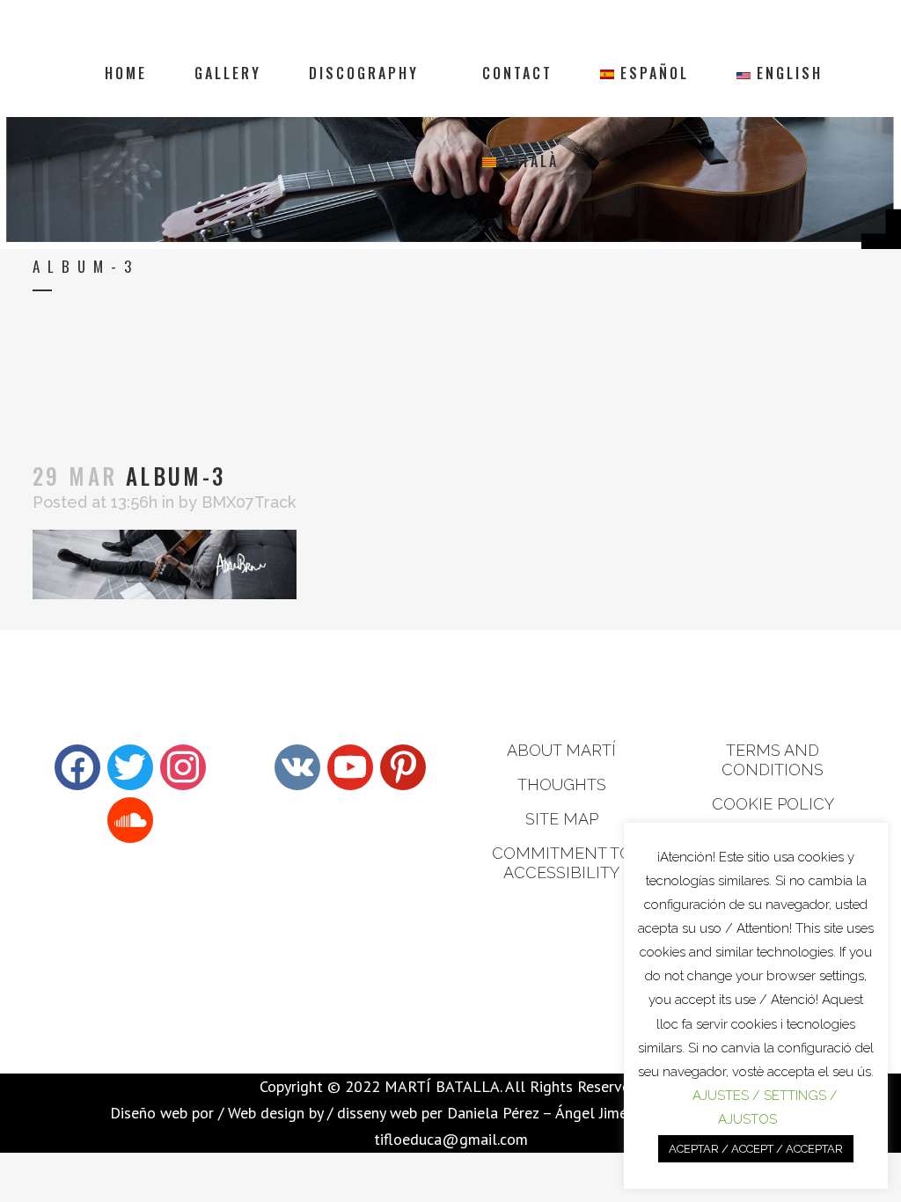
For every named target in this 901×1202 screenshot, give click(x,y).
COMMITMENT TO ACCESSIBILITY (562, 863)
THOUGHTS (561, 784)
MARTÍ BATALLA (442, 1086)
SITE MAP (561, 819)
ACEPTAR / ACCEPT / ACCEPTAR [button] (756, 1148)
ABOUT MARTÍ (561, 750)
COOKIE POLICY (773, 804)
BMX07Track (248, 502)
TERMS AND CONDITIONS (773, 760)
